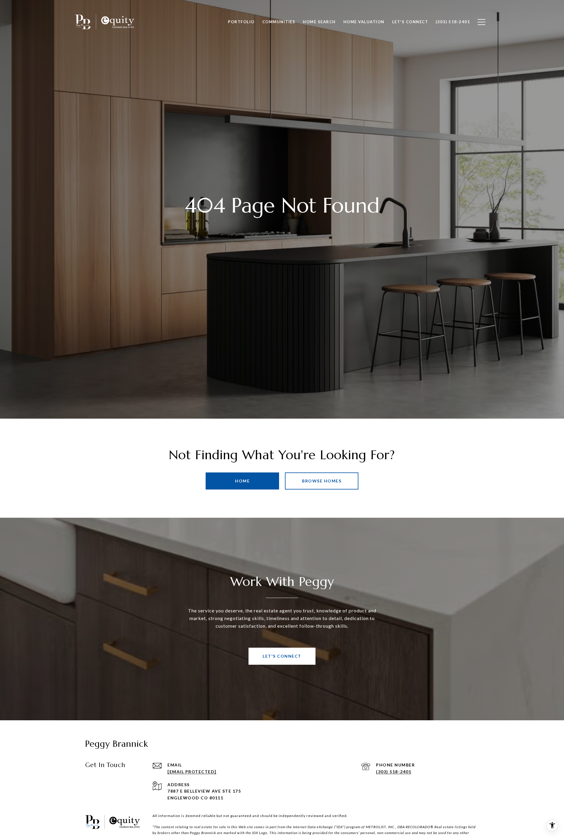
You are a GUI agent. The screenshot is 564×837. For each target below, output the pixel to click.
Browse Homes (321, 480)
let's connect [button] (282, 656)
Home (242, 480)
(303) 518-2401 (393, 771)
